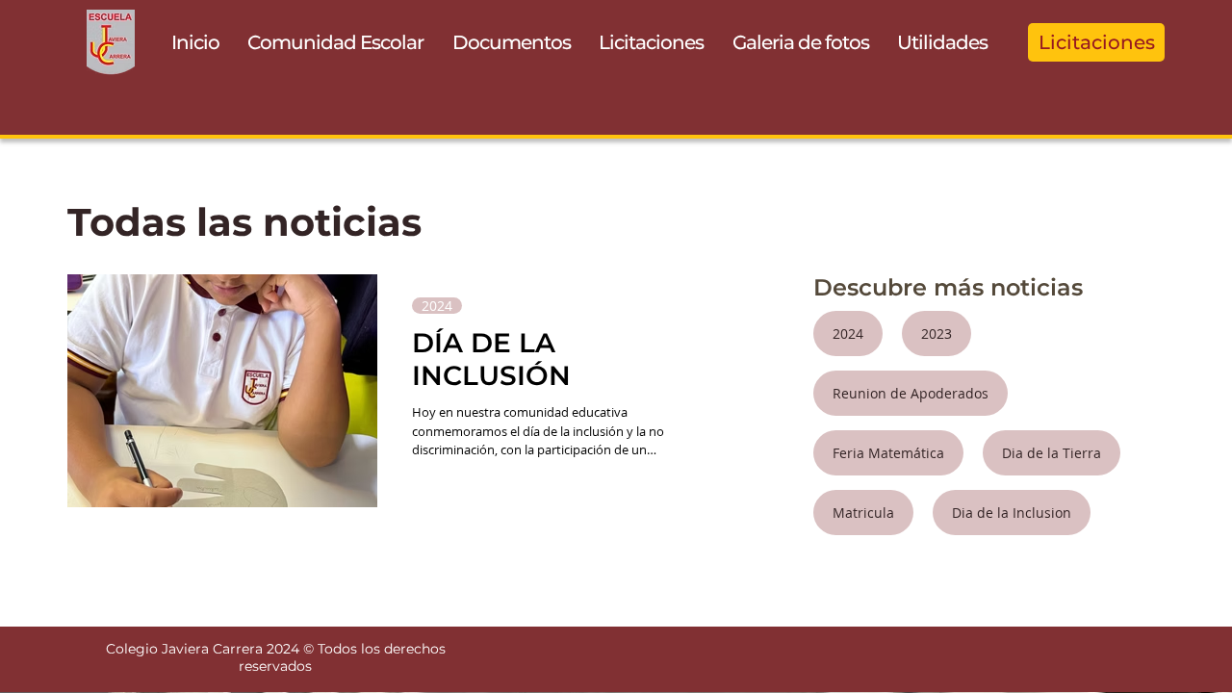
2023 (936, 333)
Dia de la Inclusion (1011, 512)
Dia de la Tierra (1051, 453)
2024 (437, 305)
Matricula (863, 512)
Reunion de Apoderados (910, 393)
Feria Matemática (888, 453)
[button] (336, 42)
